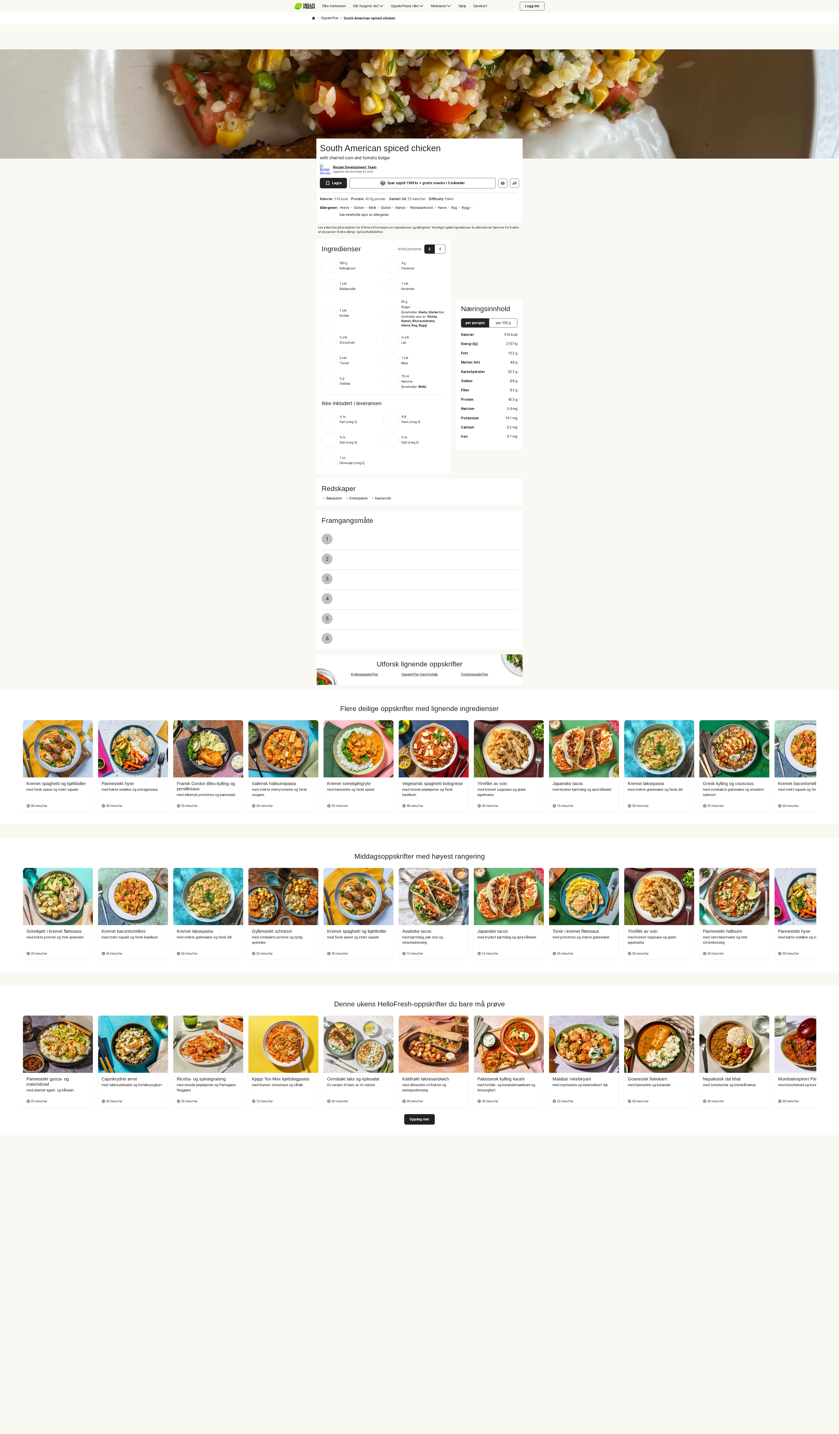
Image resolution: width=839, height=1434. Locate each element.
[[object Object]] (502, 183)
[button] (383, 248)
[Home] (313, 18)
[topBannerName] (419, 37)
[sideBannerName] (489, 266)
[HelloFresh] (305, 6)
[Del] (514, 183)
